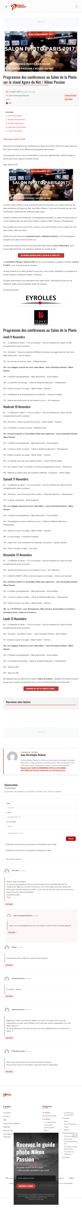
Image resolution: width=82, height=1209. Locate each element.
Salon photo (68, 99)
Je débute (46, 1113)
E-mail (9, 812)
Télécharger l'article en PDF (14, 139)
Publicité (6, 1127)
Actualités (46, 1119)
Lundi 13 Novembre (15, 131)
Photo (66, 1121)
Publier (71, 839)
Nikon (46, 1130)
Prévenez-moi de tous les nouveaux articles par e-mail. (28, 850)
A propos (7, 1113)
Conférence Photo (70, 95)
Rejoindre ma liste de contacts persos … (41, 688)
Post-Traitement (70, 1124)
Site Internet (11, 822)
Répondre (9, 904)
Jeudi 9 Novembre (15, 116)
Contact (6, 1116)
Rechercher (76, 6)
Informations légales (11, 1123)
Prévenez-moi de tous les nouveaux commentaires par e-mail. (31, 844)
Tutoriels (65, 1118)
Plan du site (7, 1130)
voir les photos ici (28, 240)
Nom (8, 803)
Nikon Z (67, 1130)
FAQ (4, 1120)
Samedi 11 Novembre (15, 123)
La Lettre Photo (50, 1122)
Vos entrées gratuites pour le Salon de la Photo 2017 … (41, 255)
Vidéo (66, 1127)
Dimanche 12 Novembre (17, 127)
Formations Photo (49, 1116)
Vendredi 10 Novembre (16, 120)
